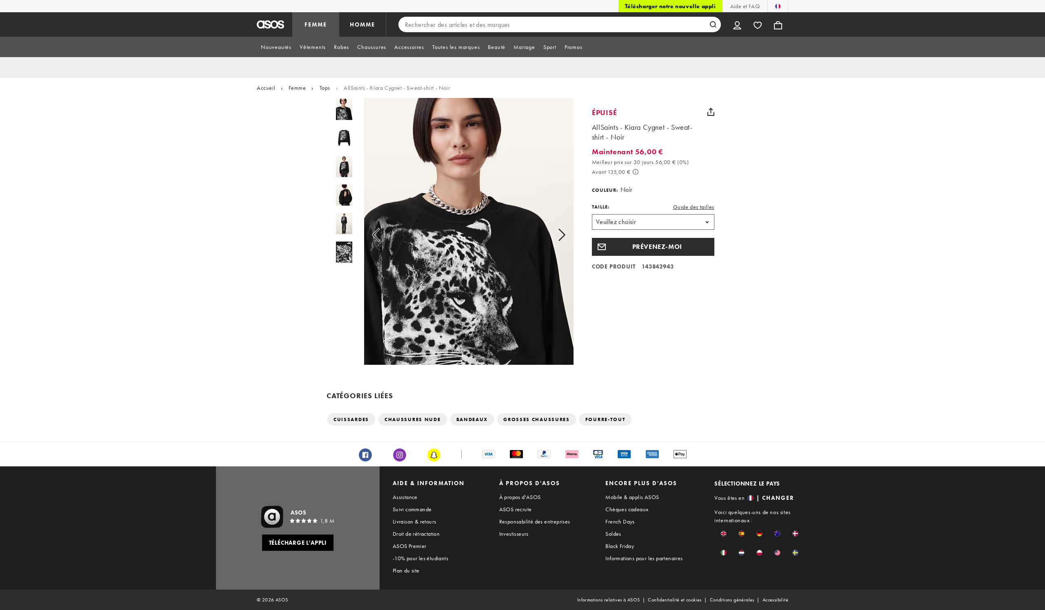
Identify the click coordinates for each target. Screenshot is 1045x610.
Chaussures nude (413, 419)
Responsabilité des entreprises (534, 521)
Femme (297, 87)
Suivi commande (412, 509)
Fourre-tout (605, 419)
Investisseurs (514, 533)
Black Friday (619, 546)
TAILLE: (600, 207)
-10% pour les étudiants (420, 558)
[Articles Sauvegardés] (757, 24)
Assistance (405, 497)
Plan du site (406, 570)
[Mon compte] (737, 24)
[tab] (276, 47)
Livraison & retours (414, 521)
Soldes (613, 533)
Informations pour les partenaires (644, 558)
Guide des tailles (693, 207)
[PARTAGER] (711, 111)
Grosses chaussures (536, 419)
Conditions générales (732, 600)
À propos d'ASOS (520, 497)
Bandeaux (472, 419)
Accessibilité (775, 600)
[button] (653, 247)
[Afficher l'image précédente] (385, 234)
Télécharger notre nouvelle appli (670, 6)
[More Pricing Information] (635, 171)
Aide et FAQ (745, 6)
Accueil (266, 87)
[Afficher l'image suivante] (552, 234)
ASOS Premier (410, 546)
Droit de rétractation (416, 533)
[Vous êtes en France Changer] (778, 6)
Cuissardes (351, 419)
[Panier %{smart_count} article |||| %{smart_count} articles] (778, 24)
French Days (619, 521)
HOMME (362, 24)
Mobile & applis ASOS (632, 497)
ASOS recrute (515, 509)
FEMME (316, 24)
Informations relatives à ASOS (608, 600)
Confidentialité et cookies (674, 600)
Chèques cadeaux (626, 509)
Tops (325, 87)
